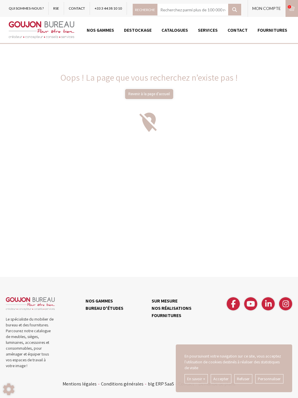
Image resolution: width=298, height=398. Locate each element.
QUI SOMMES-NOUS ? (26, 8)
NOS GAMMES (100, 30)
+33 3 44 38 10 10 (108, 8)
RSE (56, 8)
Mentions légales (80, 384)
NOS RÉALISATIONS (171, 308)
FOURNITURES (272, 30)
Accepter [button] (221, 378)
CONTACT (77, 8)
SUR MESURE (165, 301)
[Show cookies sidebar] (9, 389)
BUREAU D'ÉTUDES (104, 308)
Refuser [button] (243, 378)
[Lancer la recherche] (234, 9)
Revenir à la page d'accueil (149, 94)
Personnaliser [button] (269, 378)
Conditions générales (122, 384)
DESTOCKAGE (138, 30)
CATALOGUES (175, 30)
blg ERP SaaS (161, 384)
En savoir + (196, 378)
